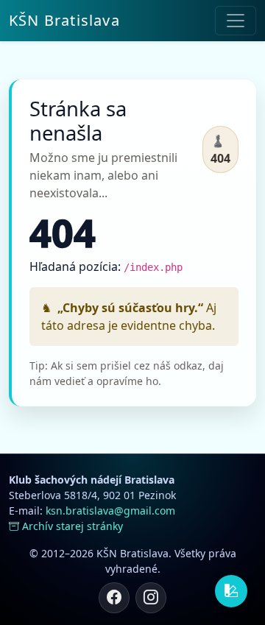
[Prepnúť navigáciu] (235, 20)
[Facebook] (114, 597)
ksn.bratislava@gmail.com (110, 511)
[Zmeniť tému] (231, 591)
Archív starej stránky (72, 526)
